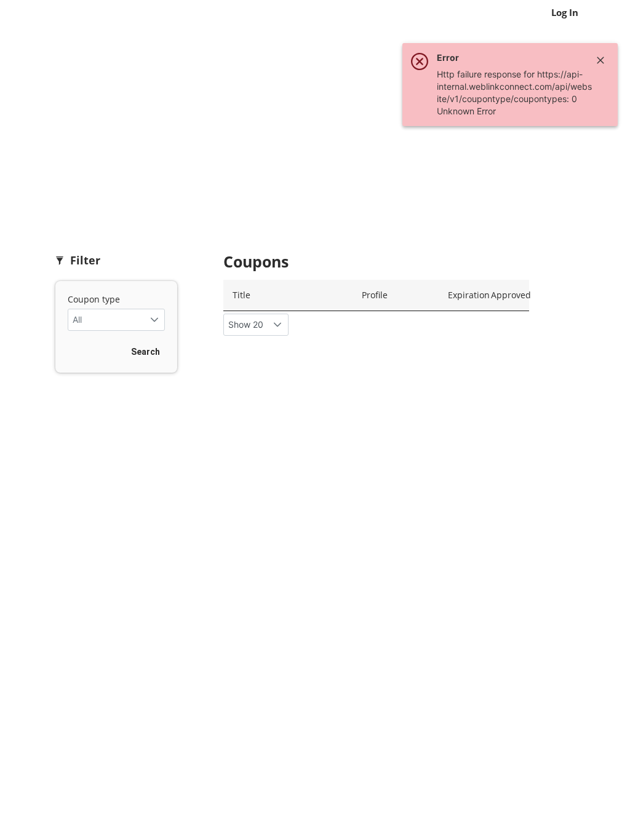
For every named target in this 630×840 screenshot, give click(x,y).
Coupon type (94, 299)
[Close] (600, 60)
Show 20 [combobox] (245, 324)
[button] (154, 319)
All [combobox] (77, 319)
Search (145, 352)
